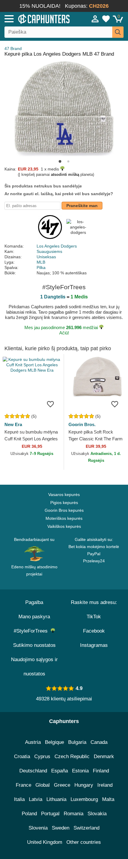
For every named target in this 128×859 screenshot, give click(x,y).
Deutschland (33, 771)
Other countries (83, 842)
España (59, 771)
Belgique (54, 742)
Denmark (104, 756)
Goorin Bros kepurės (64, 510)
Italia (19, 799)
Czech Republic (72, 756)
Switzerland (86, 828)
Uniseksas (46, 256)
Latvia (35, 799)
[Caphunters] (37, 18)
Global (42, 785)
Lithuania (56, 799)
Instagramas (94, 645)
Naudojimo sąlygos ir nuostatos (34, 667)
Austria (33, 742)
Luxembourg (84, 799)
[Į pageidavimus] (50, 404)
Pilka (41, 267)
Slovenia (38, 828)
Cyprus (42, 756)
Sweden (60, 828)
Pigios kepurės (64, 502)
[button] (60, 161)
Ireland (105, 785)
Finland (101, 771)
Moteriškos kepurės (64, 518)
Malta (108, 799)
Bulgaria (77, 742)
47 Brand (13, 48)
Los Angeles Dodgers (57, 246)
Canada (98, 742)
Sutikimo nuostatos (34, 645)
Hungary (83, 785)
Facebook (94, 631)
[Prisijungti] (95, 18)
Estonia (80, 771)
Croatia (22, 756)
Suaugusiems (49, 251)
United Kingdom (44, 842)
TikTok (94, 616)
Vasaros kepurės (64, 494)
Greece (62, 785)
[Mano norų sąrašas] (106, 18)
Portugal (50, 813)
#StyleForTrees (32, 631)
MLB (41, 262)
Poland (29, 813)
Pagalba (34, 602)
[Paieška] (118, 32)
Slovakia (97, 813)
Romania (73, 813)
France (23, 785)
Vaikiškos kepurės (64, 526)
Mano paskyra (34, 616)
